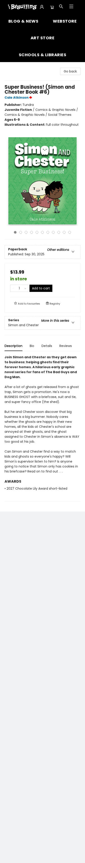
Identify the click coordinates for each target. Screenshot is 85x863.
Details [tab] (46, 346)
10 (64, 232)
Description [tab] (13, 346)
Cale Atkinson (17, 97)
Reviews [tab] (65, 346)
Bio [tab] (32, 346)
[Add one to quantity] (25, 288)
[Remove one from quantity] (13, 288)
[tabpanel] (42, 428)
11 (69, 232)
